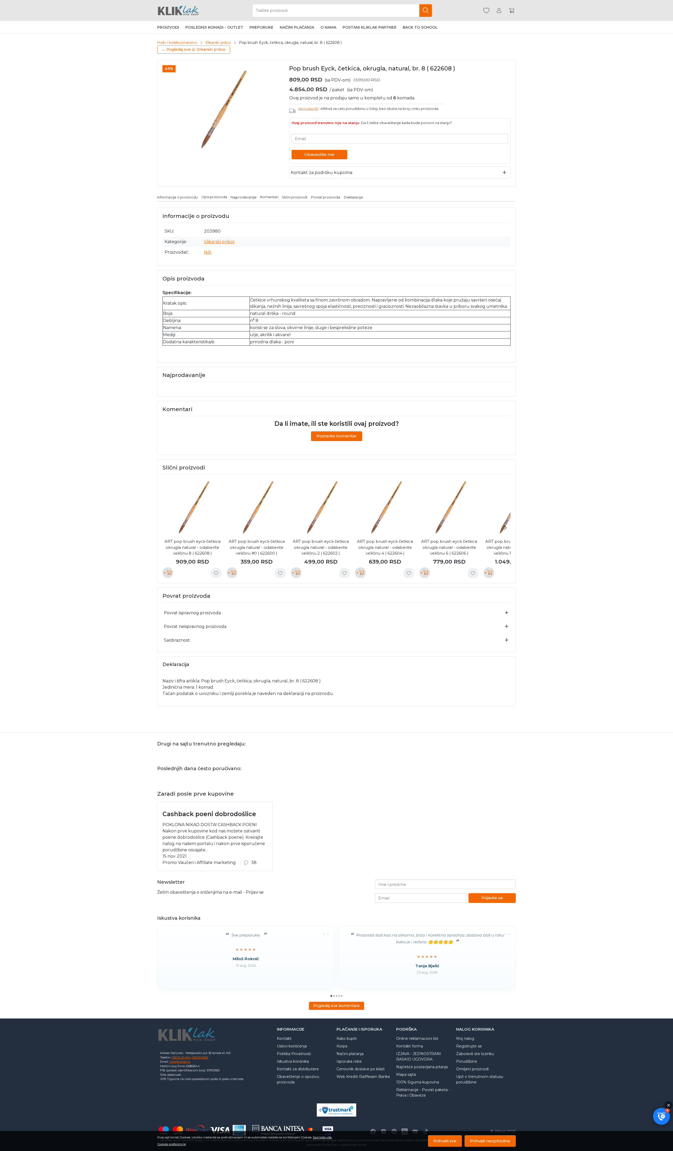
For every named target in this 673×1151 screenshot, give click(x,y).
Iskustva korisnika (293, 1061)
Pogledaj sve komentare (336, 1005)
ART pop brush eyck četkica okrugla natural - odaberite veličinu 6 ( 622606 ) (449, 547)
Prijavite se (492, 897)
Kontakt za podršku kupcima (321, 172)
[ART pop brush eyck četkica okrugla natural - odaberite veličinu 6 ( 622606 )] (449, 508)
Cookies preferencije (171, 1144)
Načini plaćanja (297, 27)
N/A (207, 252)
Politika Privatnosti (294, 1053)
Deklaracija (353, 197)
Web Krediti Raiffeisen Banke (363, 1076)
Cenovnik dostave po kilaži (360, 1069)
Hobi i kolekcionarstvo (177, 42)
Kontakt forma (409, 1046)
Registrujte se (469, 1046)
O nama (328, 27)
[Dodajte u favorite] (216, 573)
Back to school (420, 27)
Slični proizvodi (294, 197)
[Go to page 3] (336, 996)
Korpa (341, 1046)
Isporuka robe (349, 1061)
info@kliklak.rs (179, 1061)
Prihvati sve (445, 1140)
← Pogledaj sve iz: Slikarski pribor (194, 49)
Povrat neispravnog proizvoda (195, 626)
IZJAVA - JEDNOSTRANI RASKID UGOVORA (418, 1056)
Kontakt (284, 1038)
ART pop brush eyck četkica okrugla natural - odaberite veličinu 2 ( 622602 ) (321, 547)
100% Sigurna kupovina (417, 1082)
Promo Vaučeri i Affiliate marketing (199, 862)
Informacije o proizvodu (177, 197)
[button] (661, 1116)
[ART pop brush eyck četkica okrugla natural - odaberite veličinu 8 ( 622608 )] (192, 508)
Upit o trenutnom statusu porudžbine (479, 1079)
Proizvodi (168, 27)
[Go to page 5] (342, 996)
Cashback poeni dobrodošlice (209, 814)
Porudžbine (466, 1061)
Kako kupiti (346, 1038)
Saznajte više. (322, 1137)
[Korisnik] (499, 10)
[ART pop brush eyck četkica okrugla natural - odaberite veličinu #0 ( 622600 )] (257, 508)
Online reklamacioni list (417, 1038)
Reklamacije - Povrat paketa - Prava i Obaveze (423, 1092)
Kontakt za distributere (298, 1069)
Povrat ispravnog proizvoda (192, 612)
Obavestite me (319, 154)
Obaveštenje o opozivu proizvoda (298, 1079)
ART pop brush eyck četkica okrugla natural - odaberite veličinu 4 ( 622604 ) (385, 547)
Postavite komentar (337, 435)
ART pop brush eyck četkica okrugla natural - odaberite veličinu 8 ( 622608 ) (193, 547)
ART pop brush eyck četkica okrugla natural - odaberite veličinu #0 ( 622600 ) (257, 547)
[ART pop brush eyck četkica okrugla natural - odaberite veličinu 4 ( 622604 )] (385, 508)
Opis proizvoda (214, 197)
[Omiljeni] (486, 10)
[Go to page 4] (339, 996)
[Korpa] (511, 10)
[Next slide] (505, 528)
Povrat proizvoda (325, 197)
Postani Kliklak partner (369, 27)
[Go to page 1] (331, 996)
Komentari (269, 197)
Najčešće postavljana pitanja (422, 1067)
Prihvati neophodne (490, 1140)
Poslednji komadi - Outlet (214, 27)
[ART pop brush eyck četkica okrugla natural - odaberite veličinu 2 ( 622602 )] (321, 508)
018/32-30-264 (181, 1057)
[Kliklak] (178, 10)
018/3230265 (200, 1057)
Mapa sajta (406, 1074)
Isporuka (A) (308, 109)
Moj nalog (465, 1038)
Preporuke (261, 27)
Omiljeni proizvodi (472, 1069)
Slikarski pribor (218, 42)
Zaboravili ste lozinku (475, 1053)
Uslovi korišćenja (292, 1046)
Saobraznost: (177, 640)
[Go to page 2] (334, 996)
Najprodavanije (244, 197)
